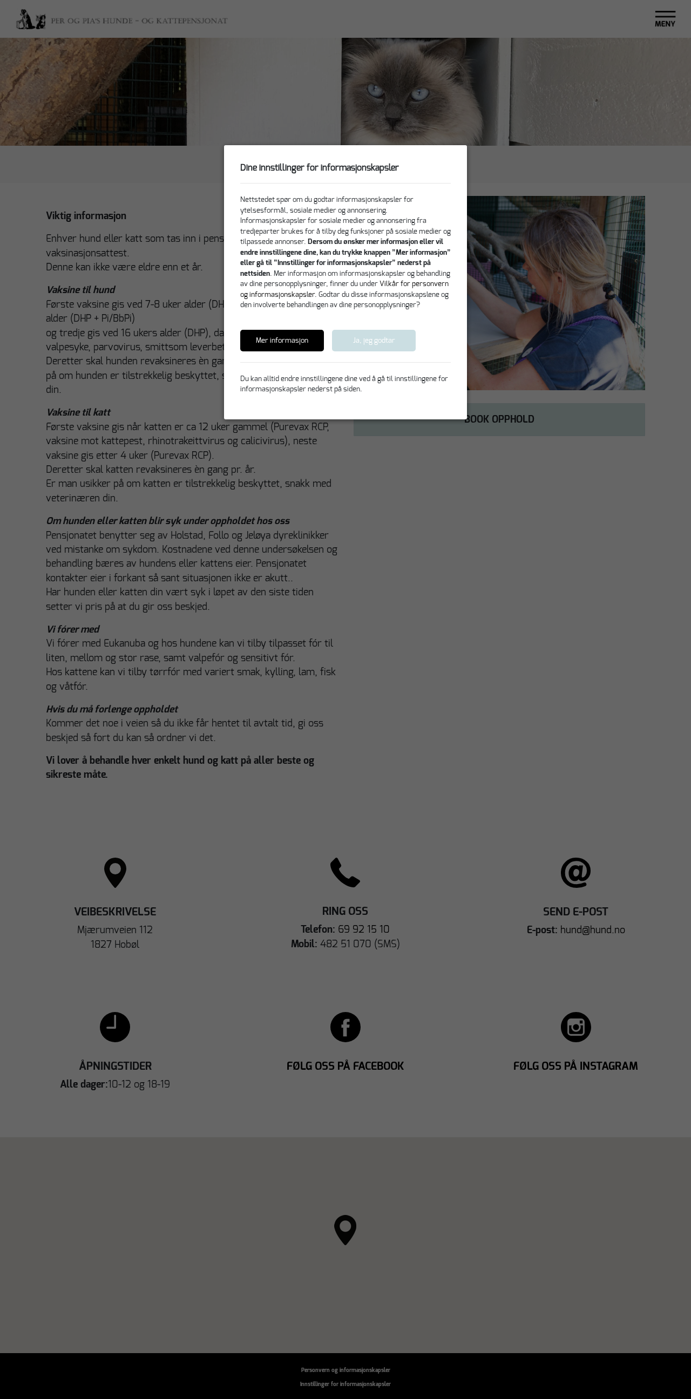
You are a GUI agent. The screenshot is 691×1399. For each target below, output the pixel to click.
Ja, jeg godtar (374, 340)
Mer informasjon (282, 340)
